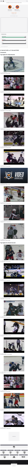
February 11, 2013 (14, 12)
